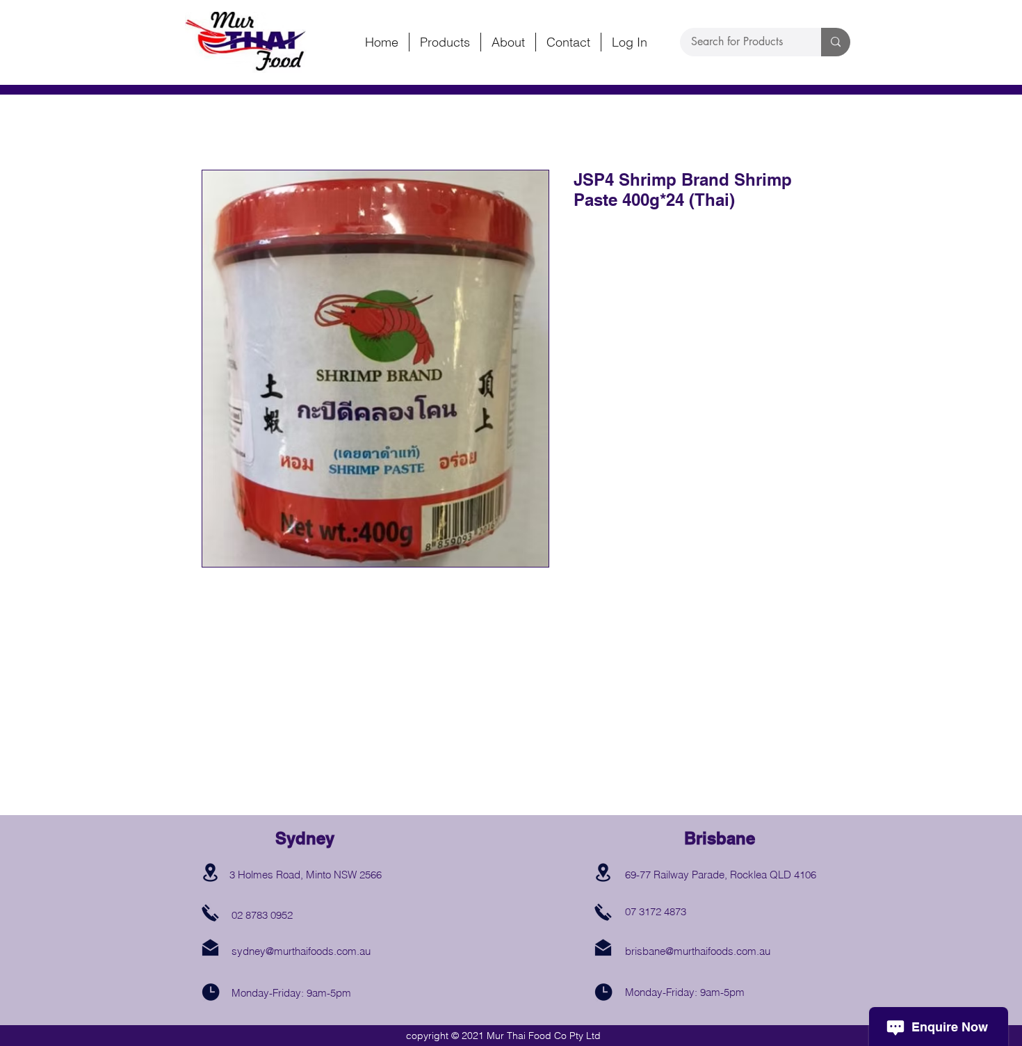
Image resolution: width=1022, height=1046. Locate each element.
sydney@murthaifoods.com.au (301, 951)
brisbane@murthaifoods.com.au (697, 951)
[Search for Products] (835, 42)
